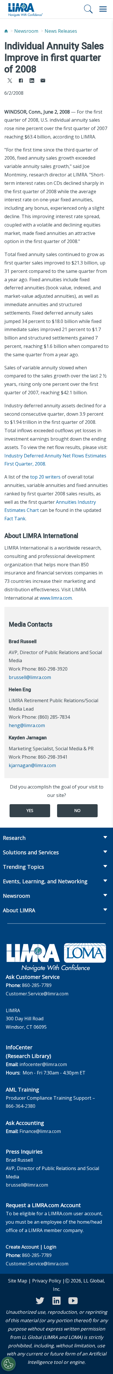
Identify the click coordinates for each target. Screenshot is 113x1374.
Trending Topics (23, 866)
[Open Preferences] (8, 1364)
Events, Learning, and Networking (45, 881)
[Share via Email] (42, 81)
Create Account (22, 1247)
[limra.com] (25, 9)
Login (50, 1247)
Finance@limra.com (40, 1131)
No (77, 810)
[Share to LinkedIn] (31, 81)
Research (14, 837)
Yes (29, 810)
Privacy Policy (46, 1281)
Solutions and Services (31, 852)
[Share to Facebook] (20, 81)
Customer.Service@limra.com (37, 993)
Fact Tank (14, 518)
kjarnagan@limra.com (32, 765)
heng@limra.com (27, 725)
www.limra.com (56, 598)
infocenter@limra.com (43, 1064)
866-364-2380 (20, 1106)
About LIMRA (19, 910)
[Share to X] (9, 81)
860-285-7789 (37, 985)
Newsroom (26, 31)
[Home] (6, 31)
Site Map (17, 1281)
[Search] (88, 9)
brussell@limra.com (30, 677)
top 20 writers (45, 477)
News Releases (61, 31)
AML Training (22, 1089)
